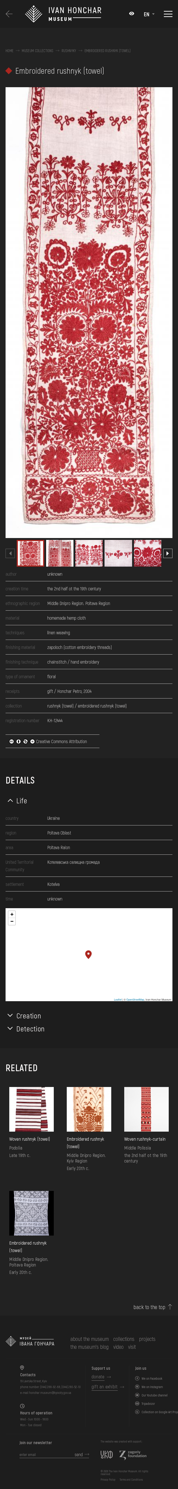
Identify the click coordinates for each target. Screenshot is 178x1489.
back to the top (149, 1307)
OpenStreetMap (135, 999)
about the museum (89, 1338)
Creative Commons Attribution (61, 741)
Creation (28, 1015)
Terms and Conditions (131, 1479)
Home (9, 51)
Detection (30, 1028)
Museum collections (37, 51)
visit (132, 1346)
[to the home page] (30, 1342)
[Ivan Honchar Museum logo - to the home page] (74, 14)
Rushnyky (69, 51)
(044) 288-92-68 (50, 1387)
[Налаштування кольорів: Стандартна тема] (131, 14)
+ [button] (11, 914)
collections (123, 1338)
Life (21, 800)
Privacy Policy (108, 1479)
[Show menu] (168, 14)
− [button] (11, 921)
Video (118, 1346)
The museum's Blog (89, 1346)
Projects (147, 1338)
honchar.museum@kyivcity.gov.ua (50, 1393)
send (79, 1454)
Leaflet (118, 999)
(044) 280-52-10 (71, 1387)
